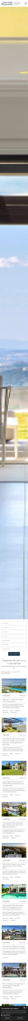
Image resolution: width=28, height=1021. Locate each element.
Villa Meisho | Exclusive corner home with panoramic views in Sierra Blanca (14, 866)
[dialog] (14, 1013)
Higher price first (6, 673)
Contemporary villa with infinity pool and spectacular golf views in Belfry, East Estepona (13, 825)
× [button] (26, 1007)
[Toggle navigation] (25, 3)
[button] (14, 1015)
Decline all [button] (20, 1018)
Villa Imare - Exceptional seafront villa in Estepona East (13, 700)
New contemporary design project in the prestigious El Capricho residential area (14, 985)
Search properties (14, 653)
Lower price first (15, 672)
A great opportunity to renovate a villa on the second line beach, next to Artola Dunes (13, 783)
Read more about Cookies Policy (18, 1013)
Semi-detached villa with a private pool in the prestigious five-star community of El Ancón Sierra (13, 907)
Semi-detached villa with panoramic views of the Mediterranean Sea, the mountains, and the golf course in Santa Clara (14, 741)
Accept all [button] (7, 1018)
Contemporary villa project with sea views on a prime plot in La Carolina (14, 947)
